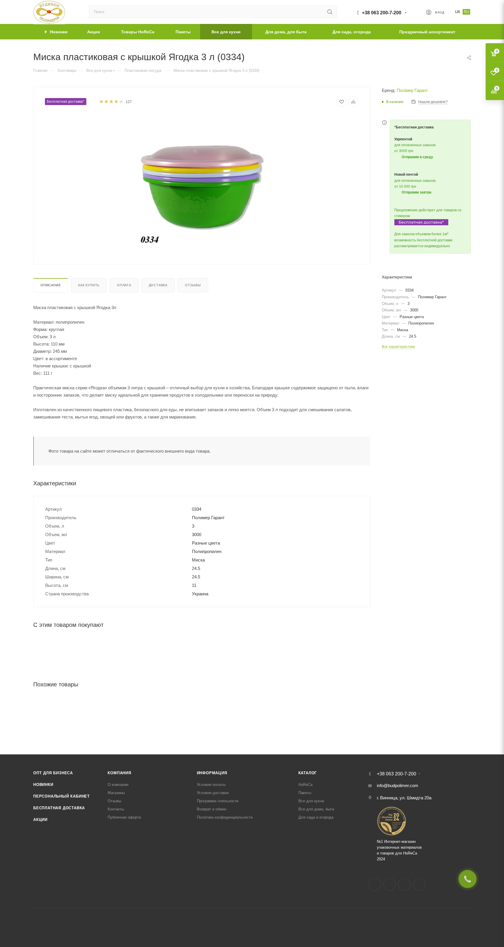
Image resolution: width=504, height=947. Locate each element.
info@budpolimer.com (397, 785)
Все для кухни (311, 801)
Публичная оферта (124, 817)
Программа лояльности (217, 801)
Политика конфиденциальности (225, 817)
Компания (119, 773)
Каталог (307, 773)
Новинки (43, 784)
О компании (118, 784)
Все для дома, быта (316, 809)
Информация (212, 773)
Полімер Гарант (412, 90)
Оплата (124, 285)
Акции (40, 819)
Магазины (116, 793)
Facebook (374, 884)
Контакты (116, 809)
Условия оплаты (211, 784)
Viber (419, 884)
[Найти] (330, 12)
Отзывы (193, 285)
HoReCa (305, 784)
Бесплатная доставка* (65, 102)
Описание (51, 285)
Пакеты (304, 793)
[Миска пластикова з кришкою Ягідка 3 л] (201, 179)
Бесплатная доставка (59, 808)
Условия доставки (213, 793)
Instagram (389, 884)
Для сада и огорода (315, 817)
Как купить (88, 285)
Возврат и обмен (211, 809)
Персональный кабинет (61, 796)
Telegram (404, 884)
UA (457, 12)
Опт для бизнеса (53, 773)
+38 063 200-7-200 (381, 12)
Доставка (158, 285)
